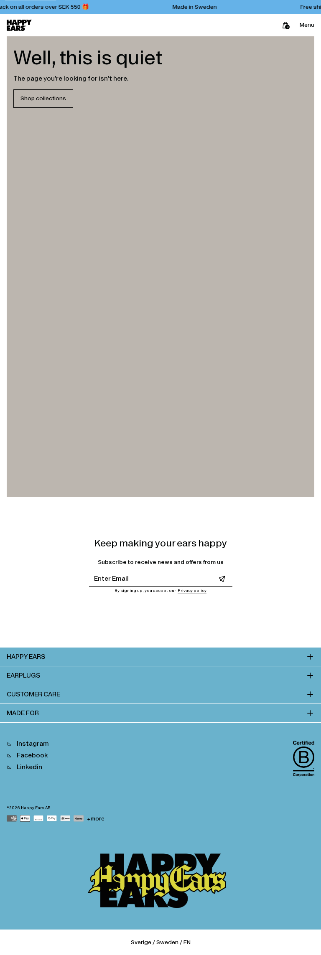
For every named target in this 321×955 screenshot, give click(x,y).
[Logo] (19, 25)
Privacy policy (192, 590)
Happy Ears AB (36, 807)
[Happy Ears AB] (160, 882)
